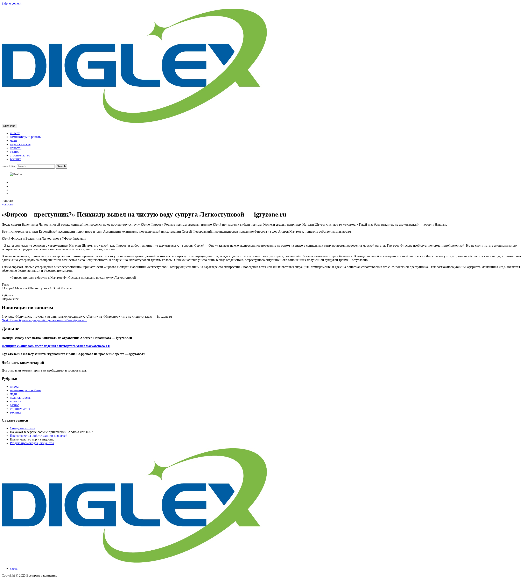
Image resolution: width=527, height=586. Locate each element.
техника (15, 159)
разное (14, 151)
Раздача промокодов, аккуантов (32, 443)
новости (15, 148)
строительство (20, 155)
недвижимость (20, 144)
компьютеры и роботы (25, 137)
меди (13, 140)
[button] (9, 126)
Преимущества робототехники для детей (38, 435)
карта (13, 568)
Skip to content (11, 3)
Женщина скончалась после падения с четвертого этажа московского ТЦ (56, 346)
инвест (15, 133)
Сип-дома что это (22, 428)
